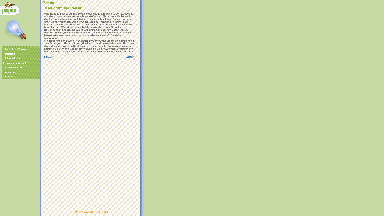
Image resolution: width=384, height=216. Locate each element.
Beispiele (10, 54)
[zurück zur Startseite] (10, 15)
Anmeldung (11, 72)
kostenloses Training (16, 49)
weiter (129, 57)
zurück (48, 57)
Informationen (12, 58)
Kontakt (104, 212)
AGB (86, 212)
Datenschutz (95, 212)
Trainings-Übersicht (14, 63)
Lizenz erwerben (14, 67)
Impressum (78, 212)
